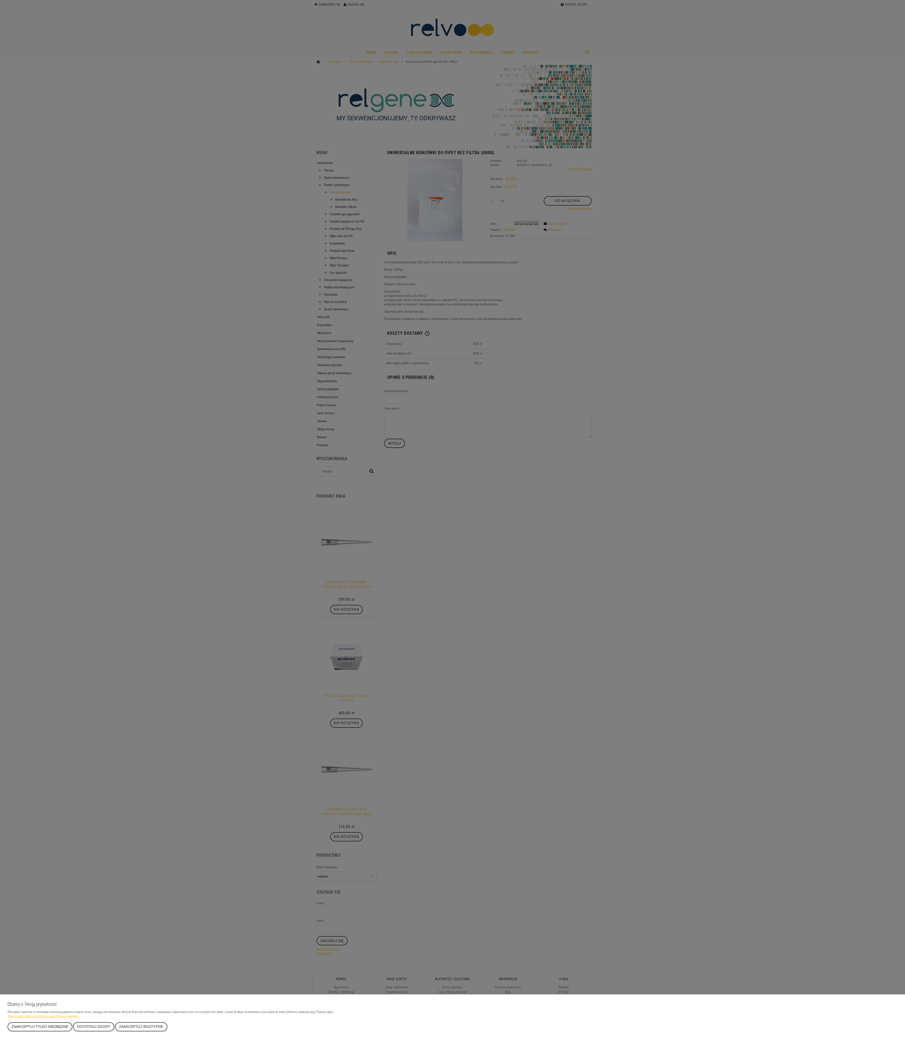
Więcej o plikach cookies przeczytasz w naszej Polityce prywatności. (43, 1016)
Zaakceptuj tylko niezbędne (40, 1027)
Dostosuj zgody (93, 1027)
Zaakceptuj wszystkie (141, 1027)
